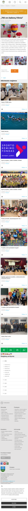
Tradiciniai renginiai (5, 416)
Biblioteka (16, 421)
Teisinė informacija (18, 447)
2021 (5, 393)
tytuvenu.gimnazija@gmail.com (9, 481)
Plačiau (23, 109)
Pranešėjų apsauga (18, 440)
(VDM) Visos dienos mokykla (20, 410)
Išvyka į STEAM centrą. (6, 102)
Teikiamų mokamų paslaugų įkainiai (20, 419)
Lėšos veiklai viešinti (5, 435)
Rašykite (3, 457)
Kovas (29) (7, 372)
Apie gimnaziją (4, 409)
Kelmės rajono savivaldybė (15, 469)
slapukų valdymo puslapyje (14, 494)
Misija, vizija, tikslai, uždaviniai (7, 413)
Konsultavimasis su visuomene (21, 435)
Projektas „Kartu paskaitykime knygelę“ (10, 307)
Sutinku (14, 507)
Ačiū (14, 71)
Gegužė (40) (7, 368)
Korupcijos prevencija (19, 444)
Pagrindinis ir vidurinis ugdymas (21, 409)
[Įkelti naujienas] (9, 2)
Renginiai (13, 5)
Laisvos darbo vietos (18, 432)
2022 (5, 390)
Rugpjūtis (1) (7, 364)
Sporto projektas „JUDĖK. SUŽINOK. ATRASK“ (11, 160)
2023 (5, 386)
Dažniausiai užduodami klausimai (19, 438)
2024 (5, 383)
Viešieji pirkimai (4, 438)
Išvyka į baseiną (4, 131)
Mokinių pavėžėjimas (18, 415)
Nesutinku (14, 503)
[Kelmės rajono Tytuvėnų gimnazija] (3, 2)
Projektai (3, 437)
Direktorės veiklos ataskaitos (6, 440)
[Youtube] (5, 463)
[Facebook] (2, 463)
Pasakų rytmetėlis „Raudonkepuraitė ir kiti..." (11, 218)
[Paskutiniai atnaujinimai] (14, 2)
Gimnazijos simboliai (5, 419)
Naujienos (8, 5)
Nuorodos (16, 431)
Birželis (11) (7, 366)
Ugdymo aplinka (4, 412)
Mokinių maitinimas (18, 416)
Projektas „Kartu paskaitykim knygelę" (10, 247)
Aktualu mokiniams (18, 443)
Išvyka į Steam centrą (6, 336)
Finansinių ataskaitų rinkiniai (6, 434)
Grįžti (4, 78)
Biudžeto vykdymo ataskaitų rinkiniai (6, 432)
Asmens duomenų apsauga (20, 434)
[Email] (7, 463)
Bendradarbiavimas (5, 418)
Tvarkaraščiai (6, 402)
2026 (5, 361)
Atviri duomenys (18, 449)
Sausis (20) (7, 376)
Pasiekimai (3, 410)
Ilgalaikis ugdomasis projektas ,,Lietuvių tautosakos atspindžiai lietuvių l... (13, 277)
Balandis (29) (7, 370)
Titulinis (2, 5)
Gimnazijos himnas (5, 415)
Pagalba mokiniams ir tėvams (20, 413)
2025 (5, 379)
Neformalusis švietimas (19, 412)
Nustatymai (14, 499)
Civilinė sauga (17, 446)
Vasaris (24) (7, 374)
